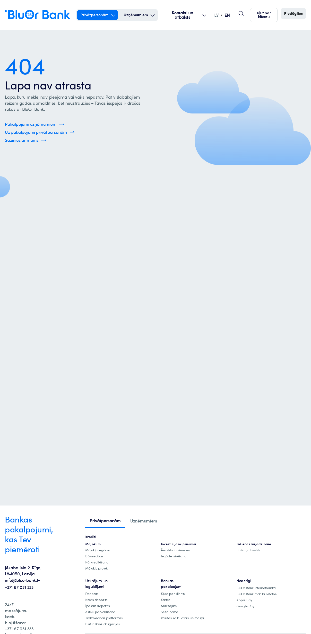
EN (227, 15)
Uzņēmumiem (136, 15)
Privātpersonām (94, 15)
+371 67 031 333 (19, 587)
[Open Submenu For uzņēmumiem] (153, 15)
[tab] (105, 521)
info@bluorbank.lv (22, 580)
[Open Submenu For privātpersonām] (113, 15)
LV (216, 15)
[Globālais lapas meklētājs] (241, 13)
